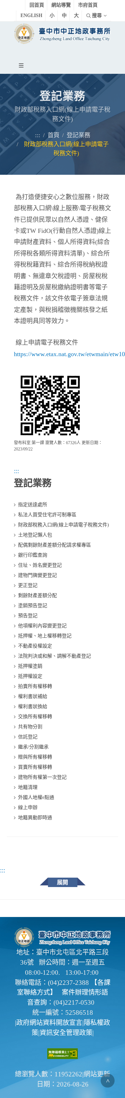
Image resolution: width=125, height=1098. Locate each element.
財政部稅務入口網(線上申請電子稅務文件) (63, 524)
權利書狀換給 (32, 706)
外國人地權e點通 (36, 797)
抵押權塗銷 (30, 666)
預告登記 (28, 615)
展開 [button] (62, 882)
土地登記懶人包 (35, 535)
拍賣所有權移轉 (35, 686)
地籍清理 (28, 787)
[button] (22, 65)
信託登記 (28, 736)
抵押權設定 (30, 676)
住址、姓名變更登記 (40, 565)
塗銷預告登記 (32, 605)
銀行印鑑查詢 (32, 555)
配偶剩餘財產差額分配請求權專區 (54, 545)
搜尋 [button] (97, 15)
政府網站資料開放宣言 (49, 1022)
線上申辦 (28, 807)
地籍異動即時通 (35, 817)
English (31, 15)
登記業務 (78, 135)
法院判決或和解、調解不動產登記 (54, 656)
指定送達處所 (32, 504)
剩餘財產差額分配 (37, 595)
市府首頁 (88, 5)
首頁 (53, 135)
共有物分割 (30, 726)
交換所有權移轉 (35, 716)
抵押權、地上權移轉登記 (45, 635)
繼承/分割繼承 (33, 747)
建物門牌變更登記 (37, 575)
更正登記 (28, 585)
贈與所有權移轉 (35, 757)
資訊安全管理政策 (66, 1032)
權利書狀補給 (32, 696)
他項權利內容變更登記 (42, 625)
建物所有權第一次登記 (42, 777)
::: (37, 135)
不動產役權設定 (35, 646)
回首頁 (37, 5)
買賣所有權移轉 (35, 767)
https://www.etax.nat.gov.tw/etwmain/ (62, 354)
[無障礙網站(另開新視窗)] (62, 1053)
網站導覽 (61, 5)
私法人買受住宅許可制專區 (47, 514)
